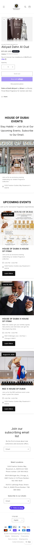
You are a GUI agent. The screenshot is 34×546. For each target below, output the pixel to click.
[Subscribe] (28, 449)
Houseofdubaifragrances (16, 533)
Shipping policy (23, 539)
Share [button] (5, 96)
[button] (4, 7)
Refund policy (15, 536)
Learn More (9, 273)
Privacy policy (25, 536)
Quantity (4, 62)
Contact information (17, 542)
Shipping (3, 53)
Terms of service (12, 539)
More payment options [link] (17, 83)
